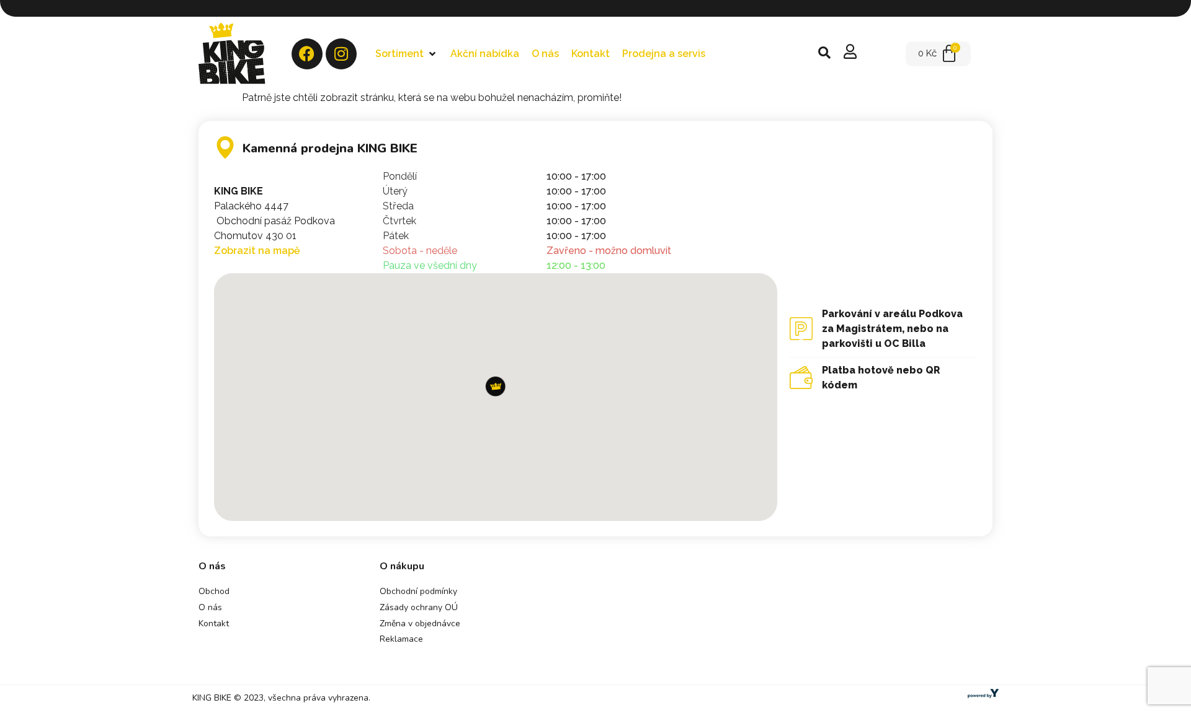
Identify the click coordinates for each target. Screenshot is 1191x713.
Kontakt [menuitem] (213, 623)
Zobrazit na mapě (257, 250)
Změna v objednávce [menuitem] (420, 623)
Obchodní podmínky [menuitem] (418, 591)
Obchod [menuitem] (214, 591)
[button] (406, 53)
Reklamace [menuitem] (401, 639)
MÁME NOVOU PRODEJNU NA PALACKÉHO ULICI (606, 8)
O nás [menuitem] (210, 607)
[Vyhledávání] (824, 54)
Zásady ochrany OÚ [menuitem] (419, 607)
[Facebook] (307, 53)
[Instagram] (341, 53)
